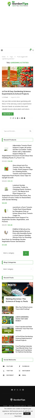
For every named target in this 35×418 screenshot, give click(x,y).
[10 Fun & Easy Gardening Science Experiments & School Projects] (17, 77)
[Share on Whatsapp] (19, 118)
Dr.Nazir (6, 97)
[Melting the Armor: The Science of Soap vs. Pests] (17, 292)
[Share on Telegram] (22, 118)
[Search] (33, 50)
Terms (29, 406)
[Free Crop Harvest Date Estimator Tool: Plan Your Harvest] (8, 330)
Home (3, 57)
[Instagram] (20, 390)
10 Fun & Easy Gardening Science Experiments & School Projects (24, 338)
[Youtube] (12, 390)
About (11, 406)
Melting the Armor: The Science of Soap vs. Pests (17, 300)
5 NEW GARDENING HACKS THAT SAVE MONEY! (22, 319)
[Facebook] (14, 390)
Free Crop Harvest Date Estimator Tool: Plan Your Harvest (24, 328)
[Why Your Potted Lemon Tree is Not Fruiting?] (8, 310)
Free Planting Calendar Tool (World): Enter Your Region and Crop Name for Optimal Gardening (24, 349)
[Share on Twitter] (15, 118)
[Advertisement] (17, 28)
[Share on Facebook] (13, 118)
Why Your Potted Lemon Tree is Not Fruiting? (24, 308)
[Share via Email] (24, 118)
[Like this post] (10, 118)
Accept (27, 413)
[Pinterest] (23, 390)
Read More (17, 416)
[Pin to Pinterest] (17, 118)
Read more (6, 114)
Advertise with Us (20, 406)
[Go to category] (26, 253)
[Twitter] (17, 390)
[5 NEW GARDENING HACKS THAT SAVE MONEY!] (8, 320)
